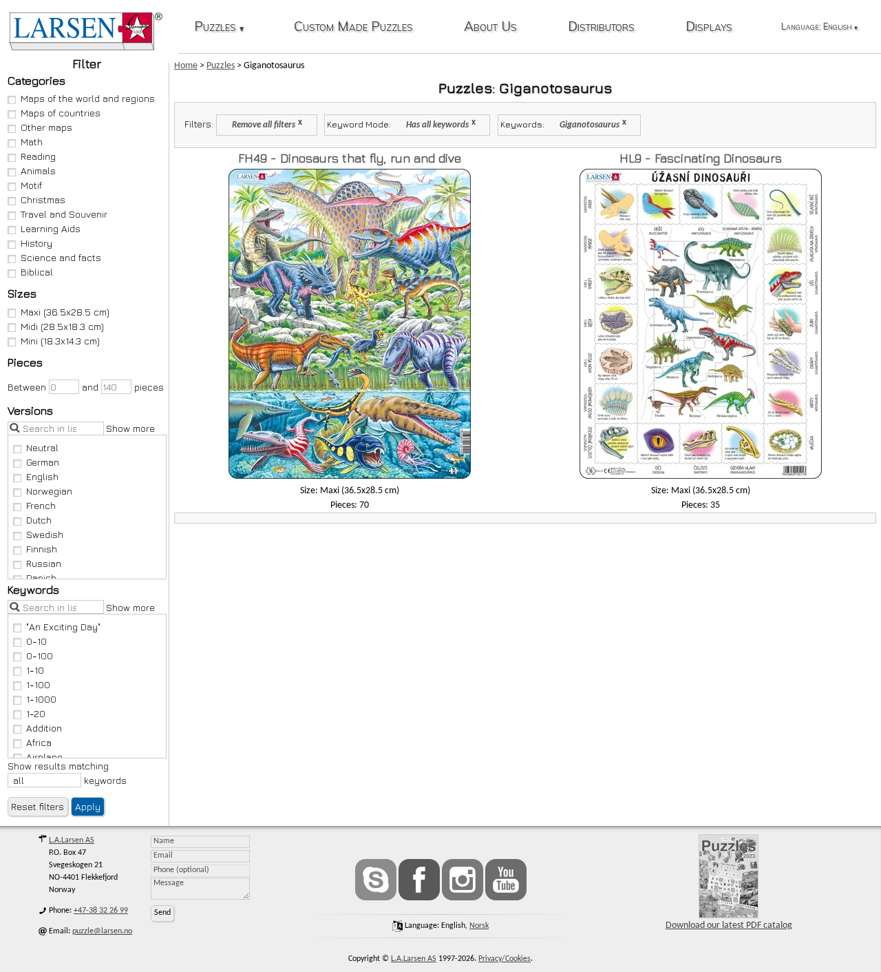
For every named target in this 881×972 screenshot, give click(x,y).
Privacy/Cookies (504, 959)
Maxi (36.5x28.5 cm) (65, 312)
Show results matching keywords (67, 773)
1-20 (35, 713)
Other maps (46, 127)
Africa (39, 742)
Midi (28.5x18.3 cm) (62, 326)
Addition (44, 728)
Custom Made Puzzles (353, 27)
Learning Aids (51, 228)
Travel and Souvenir (64, 214)
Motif (31, 185)
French (41, 505)
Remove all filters (263, 125)
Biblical (37, 272)
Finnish (41, 549)
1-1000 (41, 699)
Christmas (43, 199)
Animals (38, 170)
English (42, 476)
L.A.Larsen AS (71, 840)
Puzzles (219, 27)
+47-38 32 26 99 (101, 911)
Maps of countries (60, 112)
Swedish (44, 534)
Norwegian (49, 491)
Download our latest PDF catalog (729, 925)
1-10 (35, 670)
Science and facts (61, 257)
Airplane (44, 757)
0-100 (39, 655)
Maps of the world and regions (88, 98)
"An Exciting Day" (63, 626)
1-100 (38, 684)
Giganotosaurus (589, 125)
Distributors (601, 27)
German (42, 462)
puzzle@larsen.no (102, 931)
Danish (41, 577)
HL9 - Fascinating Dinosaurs (700, 158)
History (36, 243)
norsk (479, 926)
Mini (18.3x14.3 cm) (60, 341)
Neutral (42, 447)
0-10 (36, 641)
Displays (709, 27)
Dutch (39, 520)
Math (32, 141)
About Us (490, 27)
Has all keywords (437, 125)
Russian (43, 563)
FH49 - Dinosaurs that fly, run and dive (349, 158)
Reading (38, 156)
